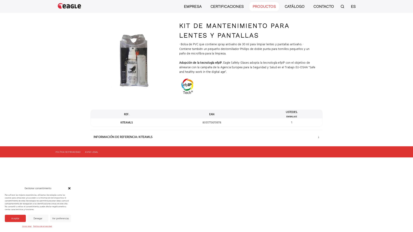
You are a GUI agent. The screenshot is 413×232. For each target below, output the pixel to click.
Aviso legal (27, 226)
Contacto (323, 6)
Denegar (38, 218)
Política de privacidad (42, 226)
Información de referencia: (116, 136)
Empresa (193, 6)
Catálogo (295, 6)
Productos (264, 6)
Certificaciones (227, 6)
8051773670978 (211, 122)
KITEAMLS (127, 122)
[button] (69, 188)
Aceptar (15, 218)
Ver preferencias (60, 218)
